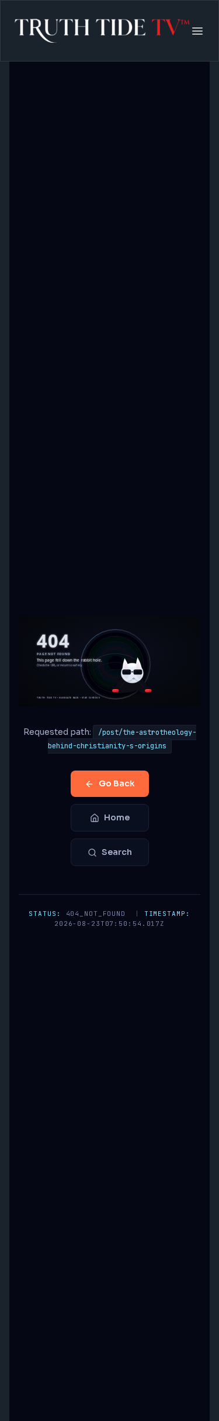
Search (117, 852)
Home (117, 817)
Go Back (117, 783)
